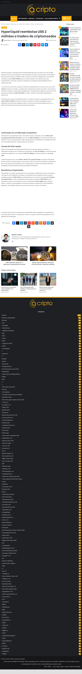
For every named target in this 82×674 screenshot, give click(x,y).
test (3, 543)
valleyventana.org (6, 612)
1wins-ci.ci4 (5, 520)
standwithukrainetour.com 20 (9, 502)
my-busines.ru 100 (7, 486)
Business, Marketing (7, 560)
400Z (3, 609)
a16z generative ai (7, 366)
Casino (4, 338)
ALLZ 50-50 (5, 617)
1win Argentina (6, 392)
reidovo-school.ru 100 (7, 440)
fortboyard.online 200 (7, 499)
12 (2, 568)
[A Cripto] (41, 10)
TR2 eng (4, 389)
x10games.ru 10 (6, 578)
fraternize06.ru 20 (7, 509)
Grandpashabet (6, 512)
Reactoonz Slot (6, 489)
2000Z (4, 346)
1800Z (4, 643)
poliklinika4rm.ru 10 (7, 438)
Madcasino (5, 484)
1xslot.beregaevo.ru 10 (8, 471)
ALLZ (3, 599)
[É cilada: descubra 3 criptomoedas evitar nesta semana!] (64, 31)
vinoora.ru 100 (6, 445)
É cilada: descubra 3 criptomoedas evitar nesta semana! (75, 29)
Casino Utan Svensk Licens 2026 (10, 476)
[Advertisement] (28, 60)
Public (3, 341)
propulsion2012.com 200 (8, 507)
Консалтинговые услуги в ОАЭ (10, 369)
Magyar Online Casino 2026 (9, 540)
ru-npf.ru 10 (5, 402)
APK (3, 463)
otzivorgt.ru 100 (6, 468)
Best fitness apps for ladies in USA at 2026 (13, 399)
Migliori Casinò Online (7, 458)
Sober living (5, 364)
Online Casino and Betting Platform (11, 374)
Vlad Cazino (5, 412)
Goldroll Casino (6, 427)
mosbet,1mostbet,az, (7, 420)
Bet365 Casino (6, 410)
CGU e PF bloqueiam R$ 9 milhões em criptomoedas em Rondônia (28, 288)
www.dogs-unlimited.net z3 (9, 553)
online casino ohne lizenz (8, 387)
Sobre (57, 666)
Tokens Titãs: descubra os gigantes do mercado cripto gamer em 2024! (74, 113)
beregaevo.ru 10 (6, 555)
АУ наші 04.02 (6, 448)
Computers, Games (7, 343)
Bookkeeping (5, 371)
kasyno (4, 491)
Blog (3, 333)
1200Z (4, 638)
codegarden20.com (7, 474)
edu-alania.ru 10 (6, 404)
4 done (4, 481)
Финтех (4, 361)
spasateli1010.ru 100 (7, 591)
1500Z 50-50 (5, 648)
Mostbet (4, 358)
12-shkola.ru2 (5, 573)
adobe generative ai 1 (7, 517)
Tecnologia (39, 18)
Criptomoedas (22, 18)
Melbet (4, 376)
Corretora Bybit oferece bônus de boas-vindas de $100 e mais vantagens (74, 101)
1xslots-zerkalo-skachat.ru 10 (9, 594)
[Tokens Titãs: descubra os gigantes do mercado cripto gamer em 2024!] (64, 113)
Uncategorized (6, 545)
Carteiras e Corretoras (8, 330)
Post (3, 323)
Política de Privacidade (74, 666)
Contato (66, 666)
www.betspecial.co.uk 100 (9, 532)
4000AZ (4, 614)
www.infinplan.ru (6, 620)
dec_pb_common (6, 581)
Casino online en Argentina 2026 (10, 435)
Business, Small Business (8, 317)
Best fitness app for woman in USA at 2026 (13, 530)
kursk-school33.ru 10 (7, 417)
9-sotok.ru (5, 646)
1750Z (4, 633)
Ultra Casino (5, 430)
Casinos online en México (8, 563)
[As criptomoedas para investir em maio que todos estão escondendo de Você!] (64, 41)
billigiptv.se (5, 630)
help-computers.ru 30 (7, 456)
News (3, 335)
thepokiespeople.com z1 (8, 548)
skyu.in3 (4, 571)
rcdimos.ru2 (5, 625)
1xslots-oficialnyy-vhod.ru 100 (10, 576)
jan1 (3, 558)
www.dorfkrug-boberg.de (8, 635)
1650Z (4, 604)
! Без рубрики (5, 348)
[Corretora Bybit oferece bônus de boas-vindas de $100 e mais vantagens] (64, 102)
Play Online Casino (7, 497)
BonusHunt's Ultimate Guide (9, 589)
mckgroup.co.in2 (6, 514)
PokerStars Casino (7, 397)
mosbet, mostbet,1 (7, 525)
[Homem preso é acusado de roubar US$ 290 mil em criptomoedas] (9, 279)
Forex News (5, 527)
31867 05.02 (5, 407)
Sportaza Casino (6, 466)
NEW (3, 379)
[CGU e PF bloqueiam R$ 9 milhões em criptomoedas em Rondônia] (28, 279)
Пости (3, 450)
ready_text (5, 353)
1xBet (3, 566)
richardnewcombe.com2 (8, 425)
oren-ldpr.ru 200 (6, 504)
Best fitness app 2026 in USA (9, 415)
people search (5, 535)
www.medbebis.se (7, 640)
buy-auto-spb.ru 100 (7, 461)
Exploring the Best (6, 583)
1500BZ (4, 653)
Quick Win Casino (6, 443)
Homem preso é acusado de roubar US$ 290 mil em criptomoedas (8, 288)
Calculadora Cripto (51, 18)
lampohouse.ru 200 (7, 537)
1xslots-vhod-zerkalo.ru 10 (9, 586)
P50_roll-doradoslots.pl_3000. (10, 550)
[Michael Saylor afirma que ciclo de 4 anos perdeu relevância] (47, 279)
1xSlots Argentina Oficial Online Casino (12, 479)
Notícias (14, 18)
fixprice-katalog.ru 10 (7, 453)
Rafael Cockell (7, 40)
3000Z (4, 622)
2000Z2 (4, 628)
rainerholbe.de (6, 607)
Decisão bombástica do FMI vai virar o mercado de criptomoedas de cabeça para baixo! (75, 77)
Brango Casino (6, 422)
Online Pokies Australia (8, 494)
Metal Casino (5, 433)
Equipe (62, 666)
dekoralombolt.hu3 (7, 522)
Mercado (32, 18)
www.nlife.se (5, 601)
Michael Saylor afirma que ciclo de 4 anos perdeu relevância (46, 288)
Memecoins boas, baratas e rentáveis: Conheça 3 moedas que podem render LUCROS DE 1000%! (75, 65)
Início (3, 24)
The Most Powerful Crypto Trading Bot (12, 394)
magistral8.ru (5, 651)
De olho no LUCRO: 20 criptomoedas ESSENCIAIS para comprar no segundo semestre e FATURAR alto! (75, 89)
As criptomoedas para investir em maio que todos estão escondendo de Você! (75, 41)
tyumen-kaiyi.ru (6, 596)
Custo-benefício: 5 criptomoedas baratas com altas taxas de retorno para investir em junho (75, 53)
